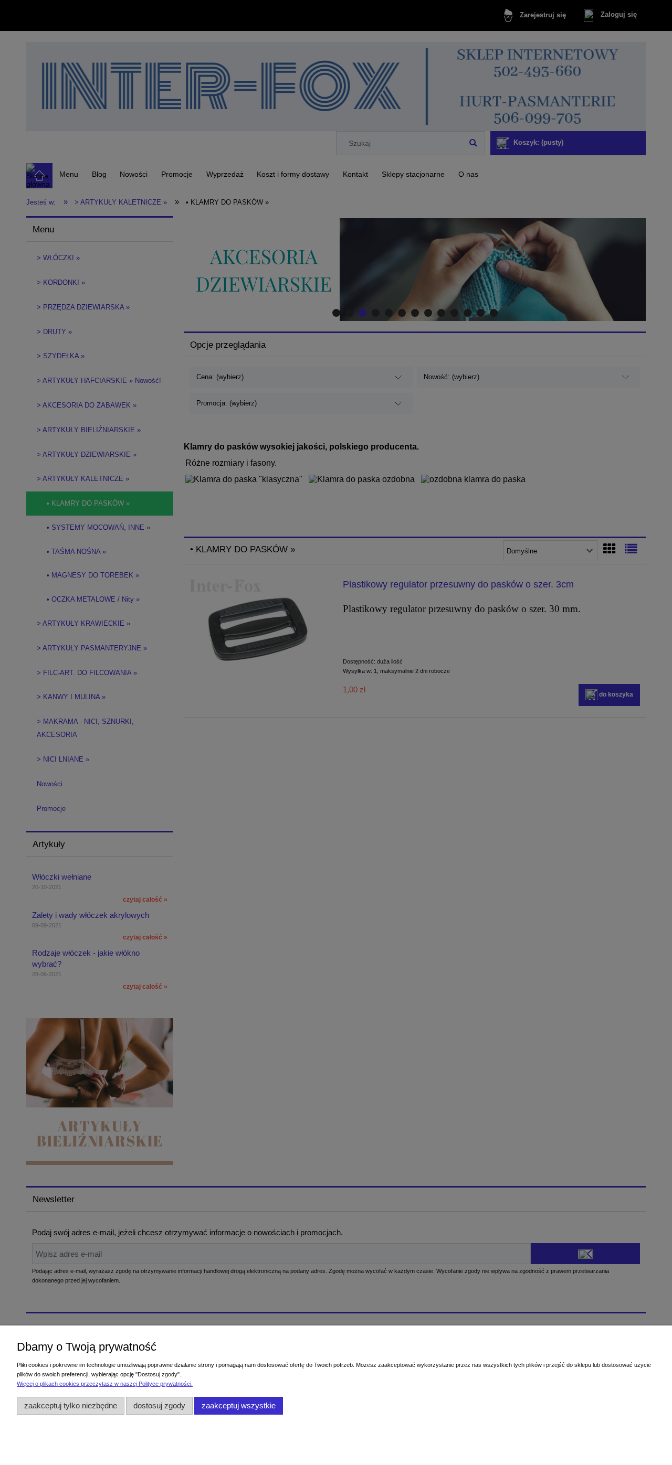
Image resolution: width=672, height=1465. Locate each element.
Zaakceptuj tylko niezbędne (70, 1405)
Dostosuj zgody (159, 1405)
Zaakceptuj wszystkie (239, 1405)
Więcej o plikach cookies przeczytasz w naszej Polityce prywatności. (105, 1384)
